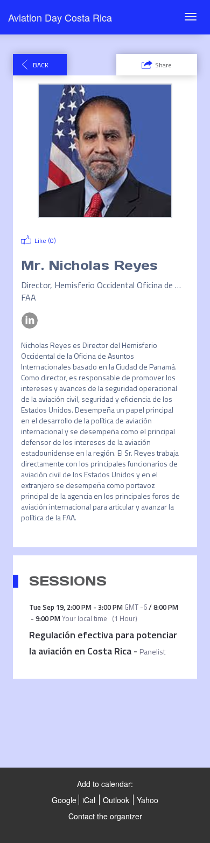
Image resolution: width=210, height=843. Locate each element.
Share (163, 65)
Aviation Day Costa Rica (60, 17)
